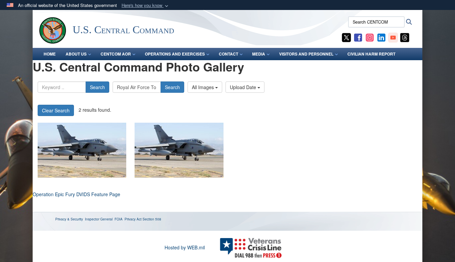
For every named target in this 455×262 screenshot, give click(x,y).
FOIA (119, 219)
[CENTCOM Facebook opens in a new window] (358, 37)
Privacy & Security (69, 219)
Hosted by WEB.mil (185, 247)
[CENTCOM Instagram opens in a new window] (369, 37)
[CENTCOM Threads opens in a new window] (404, 37)
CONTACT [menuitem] (228, 54)
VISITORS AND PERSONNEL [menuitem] (306, 54)
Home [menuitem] (50, 54)
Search (97, 87)
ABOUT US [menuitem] (76, 54)
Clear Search (56, 110)
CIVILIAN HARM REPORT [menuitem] (371, 54)
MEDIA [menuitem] (258, 54)
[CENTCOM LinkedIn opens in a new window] (381, 37)
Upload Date (243, 87)
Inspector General (99, 219)
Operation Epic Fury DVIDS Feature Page (76, 194)
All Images (203, 87)
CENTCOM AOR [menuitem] (116, 54)
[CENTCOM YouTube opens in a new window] (393, 37)
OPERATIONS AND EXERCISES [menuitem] (175, 54)
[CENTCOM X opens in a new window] (346, 37)
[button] (146, 5)
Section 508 (152, 219)
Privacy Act (133, 219)
